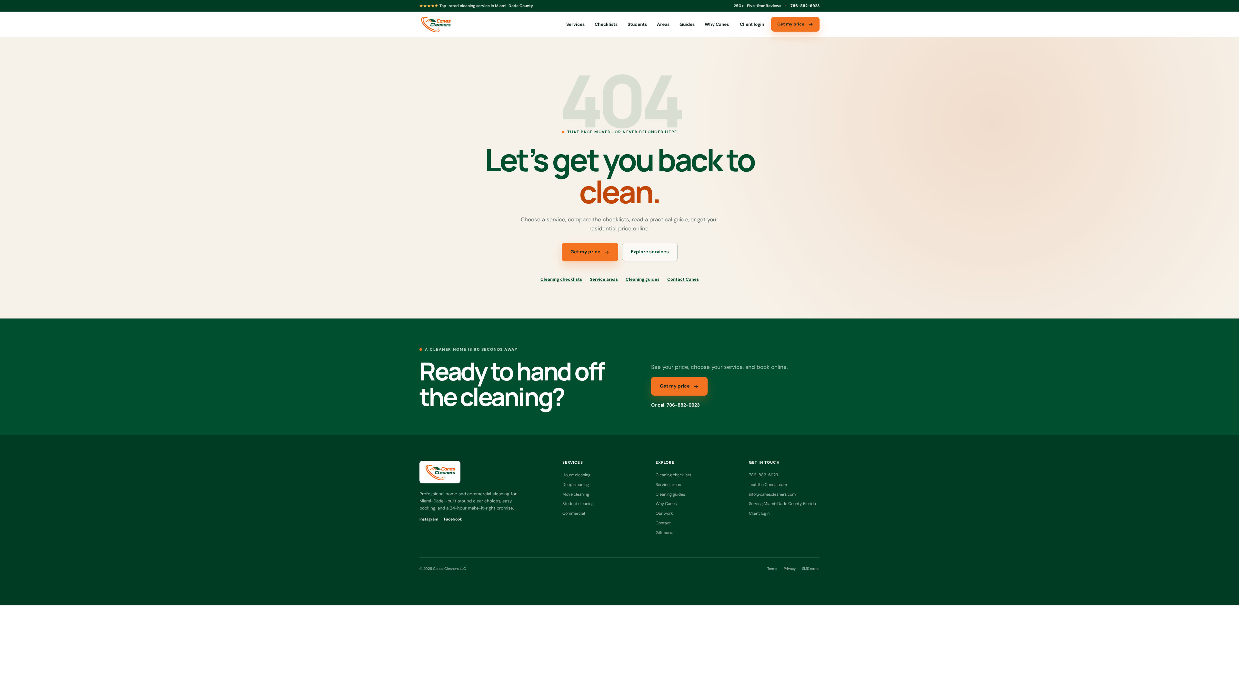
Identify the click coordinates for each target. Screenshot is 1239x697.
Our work (664, 513)
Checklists (606, 24)
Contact (663, 523)
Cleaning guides (643, 279)
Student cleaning (578, 503)
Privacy (790, 568)
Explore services (650, 252)
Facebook (453, 519)
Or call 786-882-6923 (675, 405)
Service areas (604, 279)
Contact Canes (683, 279)
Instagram (428, 519)
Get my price (790, 24)
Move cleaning (575, 494)
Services (575, 24)
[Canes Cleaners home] (435, 24)
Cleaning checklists (561, 279)
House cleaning (576, 475)
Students (637, 24)
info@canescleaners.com (772, 494)
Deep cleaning (575, 484)
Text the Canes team (768, 484)
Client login (752, 24)
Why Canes (717, 24)
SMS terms (811, 568)
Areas (663, 24)
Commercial (573, 513)
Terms (772, 568)
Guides (687, 24)
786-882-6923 (805, 5)
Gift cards (665, 532)
